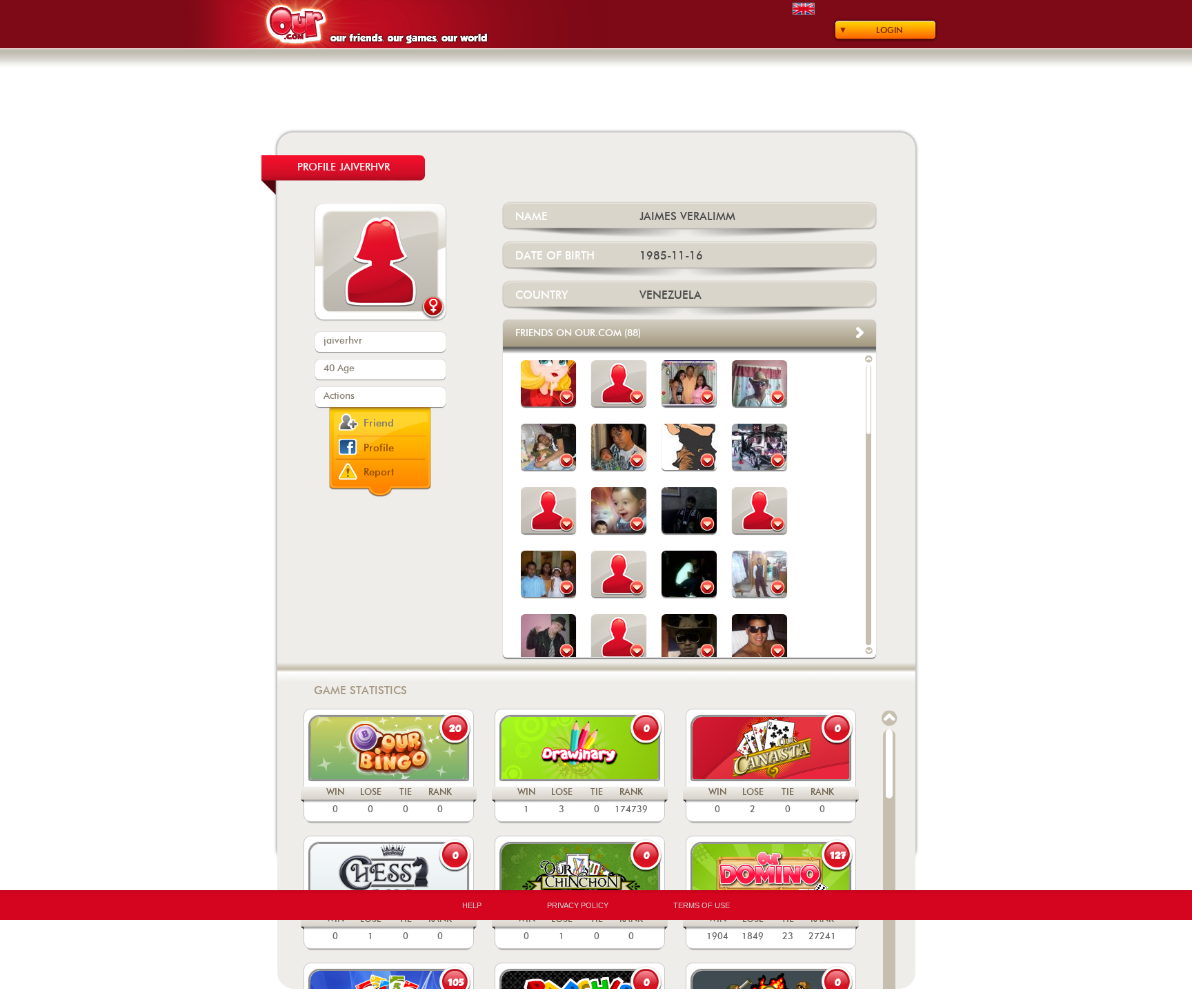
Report (379, 472)
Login (889, 30)
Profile (379, 448)
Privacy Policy (577, 905)
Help (471, 905)
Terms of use (701, 905)
